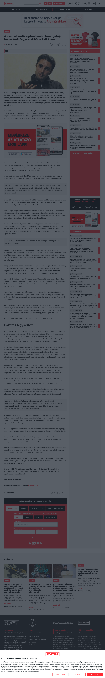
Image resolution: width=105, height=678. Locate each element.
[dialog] (52, 664)
